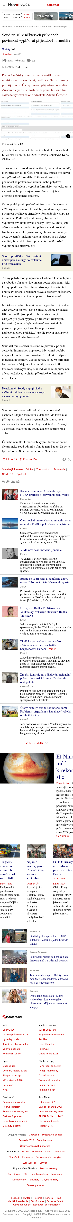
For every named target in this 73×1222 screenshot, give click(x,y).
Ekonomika (25, 499)
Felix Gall (44, 1048)
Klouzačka (27, 1157)
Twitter (26, 1197)
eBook (9, 60)
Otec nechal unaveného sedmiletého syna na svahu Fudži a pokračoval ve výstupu (45, 522)
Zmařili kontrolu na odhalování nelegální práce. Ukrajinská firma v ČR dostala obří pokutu (45, 678)
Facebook (15, 1197)
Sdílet (22, 60)
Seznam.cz (53, 4)
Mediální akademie (18, 1201)
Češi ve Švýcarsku (12, 1116)
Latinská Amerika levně (15, 1121)
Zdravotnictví (43, 469)
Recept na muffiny (48, 1070)
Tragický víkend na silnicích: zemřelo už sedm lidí (7, 869)
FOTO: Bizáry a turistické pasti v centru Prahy (63, 867)
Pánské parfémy (35, 1185)
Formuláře (59, 469)
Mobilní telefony (48, 1168)
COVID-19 (7, 474)
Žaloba (29, 469)
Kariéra (49, 1197)
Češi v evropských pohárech (35, 1146)
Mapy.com (34, 1134)
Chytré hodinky (50, 1179)
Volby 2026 (9, 1029)
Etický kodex (37, 1201)
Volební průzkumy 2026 (15, 1034)
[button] (36, 120)
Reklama (37, 1197)
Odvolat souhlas (22, 1204)
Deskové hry (19, 1179)
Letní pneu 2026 (47, 1102)
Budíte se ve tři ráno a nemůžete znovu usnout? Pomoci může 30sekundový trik (44, 580)
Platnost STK (45, 1125)
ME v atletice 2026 (13, 1080)
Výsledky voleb (11, 1039)
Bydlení (24, 719)
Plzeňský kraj (26, 686)
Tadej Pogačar (46, 1044)
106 (33, 60)
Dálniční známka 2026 (50, 1106)
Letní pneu (56, 1174)
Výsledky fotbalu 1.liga (15, 1070)
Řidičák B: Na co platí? (51, 1116)
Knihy (23, 620)
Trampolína (59, 1151)
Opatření (21, 474)
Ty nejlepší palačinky (50, 1065)
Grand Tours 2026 (48, 1053)
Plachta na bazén (41, 1151)
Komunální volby (12, 1053)
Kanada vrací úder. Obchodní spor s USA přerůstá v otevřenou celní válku (44, 493)
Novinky (6, 49)
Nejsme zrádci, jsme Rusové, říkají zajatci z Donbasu (36, 869)
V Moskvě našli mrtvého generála (41, 550)
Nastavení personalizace (46, 1204)
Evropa (23, 554)
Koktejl (23, 528)
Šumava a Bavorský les (15, 1111)
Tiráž (58, 1197)
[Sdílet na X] (69, 459)
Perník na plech (47, 1089)
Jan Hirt (43, 1039)
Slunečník (14, 1157)
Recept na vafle (47, 1085)
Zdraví (23, 587)
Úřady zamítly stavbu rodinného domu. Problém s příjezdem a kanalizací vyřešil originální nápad (45, 711)
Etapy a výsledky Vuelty (51, 1034)
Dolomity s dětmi (12, 1125)
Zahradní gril (30, 1162)
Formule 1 (8, 1085)
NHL (5, 1089)
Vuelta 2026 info (47, 1029)
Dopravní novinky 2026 (51, 1111)
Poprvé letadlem (11, 1106)
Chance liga (9, 1065)
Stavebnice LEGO (17, 1174)
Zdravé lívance (46, 1075)
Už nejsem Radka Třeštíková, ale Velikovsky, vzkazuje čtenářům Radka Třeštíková (43, 611)
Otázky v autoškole (49, 1121)
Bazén (25, 1151)
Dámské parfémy (39, 1174)
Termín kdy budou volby (15, 1044)
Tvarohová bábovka (49, 1080)
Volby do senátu (11, 1048)
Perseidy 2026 (26, 1140)
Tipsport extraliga (12, 1075)
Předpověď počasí (52, 1134)
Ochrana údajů (55, 1201)
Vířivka (43, 1162)
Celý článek (62, 835)
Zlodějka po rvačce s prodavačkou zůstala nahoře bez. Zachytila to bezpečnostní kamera (41, 645)
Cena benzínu (44, 1140)
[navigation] (4, 4)
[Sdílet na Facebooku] (64, 459)
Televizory (34, 1179)
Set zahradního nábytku (48, 1157)
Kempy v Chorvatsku (14, 1102)
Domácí (6, 268)
